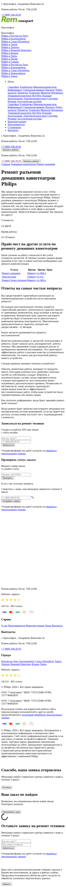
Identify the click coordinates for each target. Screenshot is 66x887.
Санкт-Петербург (44, 661)
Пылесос (50, 90)
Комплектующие (17, 121)
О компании (14, 127)
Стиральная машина (34, 90)
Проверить (8, 478)
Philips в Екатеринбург (13, 38)
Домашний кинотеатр (20, 95)
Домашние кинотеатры (23, 164)
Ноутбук (36, 95)
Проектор (22, 92)
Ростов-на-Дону (10, 661)
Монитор (46, 92)
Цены (48, 625)
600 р (41, 280)
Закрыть (7, 884)
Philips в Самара (10, 61)
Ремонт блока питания (14, 280)
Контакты (13, 130)
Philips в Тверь (9, 56)
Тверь (43, 664)
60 (32, 280)
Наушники (57, 92)
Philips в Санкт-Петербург (15, 41)
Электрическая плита (35, 98)
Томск (58, 661)
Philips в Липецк (10, 47)
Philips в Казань (9, 53)
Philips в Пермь (9, 58)
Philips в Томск (9, 44)
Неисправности (16, 124)
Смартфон (13, 87)
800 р (41, 273)
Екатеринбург (27, 661)
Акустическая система (29, 101)
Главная (5, 164)
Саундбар (52, 98)
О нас (4, 625)
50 (32, 273)
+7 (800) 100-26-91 (11, 14)
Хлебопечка (26, 87)
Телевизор (34, 92)
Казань (35, 664)
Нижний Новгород (20, 664)
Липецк (5, 664)
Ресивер (12, 101)
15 (32, 276)
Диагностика (9, 276)
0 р (40, 276)
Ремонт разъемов (46, 164)
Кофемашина (15, 90)
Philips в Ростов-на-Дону (14, 35)
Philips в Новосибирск (13, 73)
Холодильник (15, 98)
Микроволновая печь (45, 87)
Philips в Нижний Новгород (16, 50)
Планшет (47, 95)
